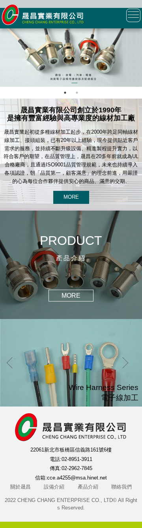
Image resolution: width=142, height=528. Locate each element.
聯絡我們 (121, 487)
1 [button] (65, 93)
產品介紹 (88, 487)
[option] (71, 57)
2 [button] (77, 93)
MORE (71, 197)
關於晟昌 (20, 487)
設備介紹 (54, 487)
